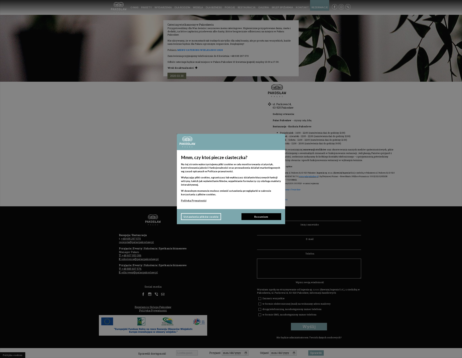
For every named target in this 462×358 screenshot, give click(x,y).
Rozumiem (261, 216)
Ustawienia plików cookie (201, 216)
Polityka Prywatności (193, 200)
